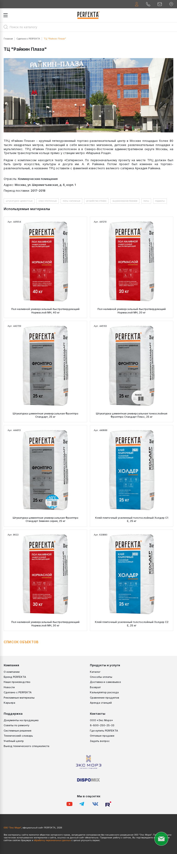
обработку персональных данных (52, 840)
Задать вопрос (100, 741)
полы (146, 200)
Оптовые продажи (102, 735)
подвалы (160, 200)
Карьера (9, 702)
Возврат (95, 687)
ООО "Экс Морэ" (12, 827)
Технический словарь (18, 735)
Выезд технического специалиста (26, 746)
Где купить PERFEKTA (104, 730)
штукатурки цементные (19, 200)
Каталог (95, 671)
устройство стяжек (96, 200)
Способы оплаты (101, 676)
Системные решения (17, 730)
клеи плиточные (47, 200)
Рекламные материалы (19, 697)
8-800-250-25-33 (102, 725)
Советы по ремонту (16, 725)
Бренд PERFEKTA (15, 676)
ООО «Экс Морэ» (101, 720)
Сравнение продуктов (104, 697)
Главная (8, 38)
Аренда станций (101, 702)
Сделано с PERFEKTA (28, 38)
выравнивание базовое (124, 200)
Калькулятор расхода (104, 692)
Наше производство (17, 682)
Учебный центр (14, 741)
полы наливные (71, 200)
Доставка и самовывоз (105, 682)
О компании (12, 671)
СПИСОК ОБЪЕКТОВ (21, 642)
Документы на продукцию (21, 720)
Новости (9, 687)
